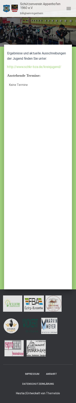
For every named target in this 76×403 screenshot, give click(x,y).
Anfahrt (51, 374)
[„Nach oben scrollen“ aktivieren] (68, 395)
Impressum (32, 374)
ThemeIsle (53, 393)
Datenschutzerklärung (38, 384)
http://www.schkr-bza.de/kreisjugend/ (34, 67)
